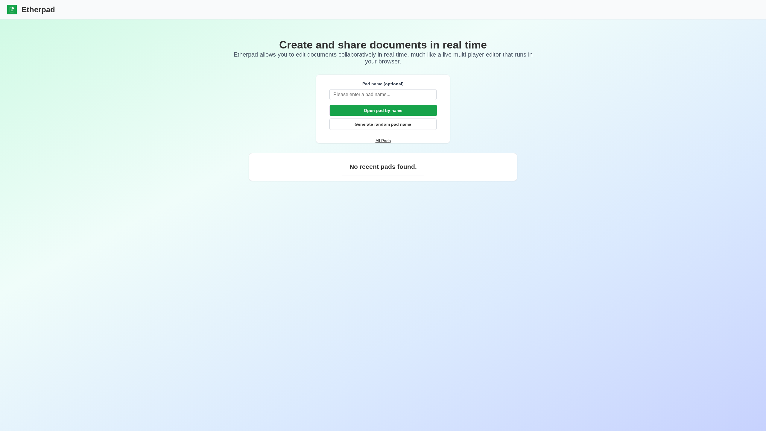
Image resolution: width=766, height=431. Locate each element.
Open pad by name (383, 110)
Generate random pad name (383, 124)
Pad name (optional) (383, 83)
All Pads (383, 140)
